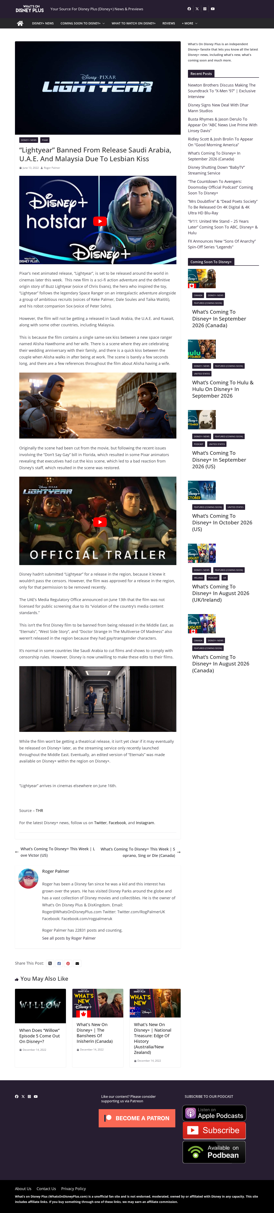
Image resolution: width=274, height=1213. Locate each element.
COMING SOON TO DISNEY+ (81, 23)
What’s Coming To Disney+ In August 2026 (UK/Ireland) (220, 593)
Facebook (117, 822)
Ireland (198, 577)
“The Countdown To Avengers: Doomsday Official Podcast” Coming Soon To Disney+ (220, 187)
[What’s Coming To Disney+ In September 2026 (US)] (202, 413)
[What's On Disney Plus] (20, 23)
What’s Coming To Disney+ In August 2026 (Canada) (220, 663)
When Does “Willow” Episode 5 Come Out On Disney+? (39, 1035)
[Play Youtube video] (100, 221)
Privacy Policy (73, 1188)
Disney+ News (28, 140)
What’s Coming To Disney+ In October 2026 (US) (222, 522)
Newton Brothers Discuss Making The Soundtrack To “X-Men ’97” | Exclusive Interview (222, 90)
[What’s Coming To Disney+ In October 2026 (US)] (202, 483)
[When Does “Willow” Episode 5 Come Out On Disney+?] (40, 992)
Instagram (145, 822)
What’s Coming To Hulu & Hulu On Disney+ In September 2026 (223, 389)
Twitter (100, 822)
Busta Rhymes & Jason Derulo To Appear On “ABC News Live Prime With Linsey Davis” (222, 124)
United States (202, 373)
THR (39, 810)
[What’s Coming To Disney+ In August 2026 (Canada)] (202, 617)
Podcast (198, 444)
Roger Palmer (52, 168)
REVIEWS (168, 23)
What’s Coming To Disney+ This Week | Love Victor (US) (58, 852)
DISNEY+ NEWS (43, 23)
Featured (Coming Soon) (208, 302)
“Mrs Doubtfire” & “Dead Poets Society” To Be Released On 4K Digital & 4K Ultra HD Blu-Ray (223, 207)
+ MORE (187, 23)
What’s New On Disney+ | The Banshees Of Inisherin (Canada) (95, 1033)
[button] (103, 23)
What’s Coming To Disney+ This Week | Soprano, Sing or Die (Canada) (138, 852)
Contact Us (46, 1188)
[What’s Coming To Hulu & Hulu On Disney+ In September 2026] (202, 342)
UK (224, 577)
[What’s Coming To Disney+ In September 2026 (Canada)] (202, 272)
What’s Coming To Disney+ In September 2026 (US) (219, 459)
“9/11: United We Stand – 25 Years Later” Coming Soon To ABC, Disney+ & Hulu (223, 227)
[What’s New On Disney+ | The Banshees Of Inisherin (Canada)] (97, 992)
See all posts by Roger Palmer (69, 938)
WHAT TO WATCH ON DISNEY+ (134, 23)
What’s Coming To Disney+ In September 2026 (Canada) (219, 318)
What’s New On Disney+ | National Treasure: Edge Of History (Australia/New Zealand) (152, 1038)
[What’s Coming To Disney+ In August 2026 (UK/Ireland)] (202, 546)
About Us (23, 1188)
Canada (198, 295)
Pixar (45, 140)
